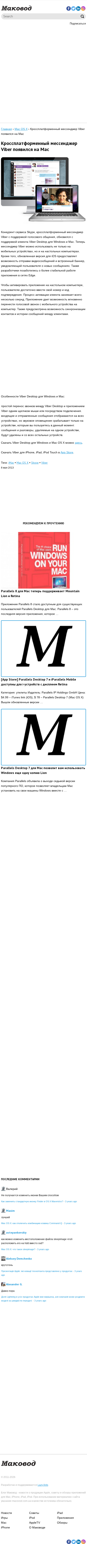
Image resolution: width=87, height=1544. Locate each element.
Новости (6, 1512)
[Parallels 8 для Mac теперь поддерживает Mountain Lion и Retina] (43, 560)
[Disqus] (43, 858)
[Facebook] (68, 8)
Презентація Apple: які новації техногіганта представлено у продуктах (36, 1271)
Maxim (10, 1211)
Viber (44, 462)
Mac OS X (23, 462)
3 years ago (71, 1201)
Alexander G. (14, 1284)
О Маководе (37, 1527)
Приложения (65, 1517)
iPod (32, 1517)
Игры (4, 1517)
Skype (35, 462)
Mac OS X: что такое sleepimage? (18, 1249)
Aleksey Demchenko (19, 1258)
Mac (3, 1522)
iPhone (5, 1527)
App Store (66, 452)
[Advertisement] (43, 73)
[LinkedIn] (78, 8)
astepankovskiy (16, 1232)
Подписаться (78, 23)
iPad (60, 1512)
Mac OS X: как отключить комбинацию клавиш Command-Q (31, 1223)
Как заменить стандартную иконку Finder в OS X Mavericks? (32, 1201)
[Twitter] (73, 8)
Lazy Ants (43, 1485)
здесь (78, 442)
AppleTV (34, 1522)
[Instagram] (83, 8)
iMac (11, 462)
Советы (34, 1512)
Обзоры (62, 1522)
